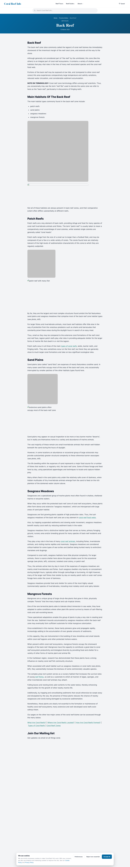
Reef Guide (70, 3)
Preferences (79, 856)
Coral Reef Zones (54, 726)
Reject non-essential (93, 856)
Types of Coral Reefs (36, 726)
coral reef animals (68, 541)
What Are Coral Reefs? (36, 723)
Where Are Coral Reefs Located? (61, 723)
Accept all (106, 856)
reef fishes (39, 677)
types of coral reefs (69, 346)
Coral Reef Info (12, 3)
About (80, 3)
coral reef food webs (87, 518)
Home (55, 18)
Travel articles (63, 18)
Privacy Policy (29, 862)
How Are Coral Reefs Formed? (88, 723)
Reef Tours (59, 3)
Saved (122, 4)
